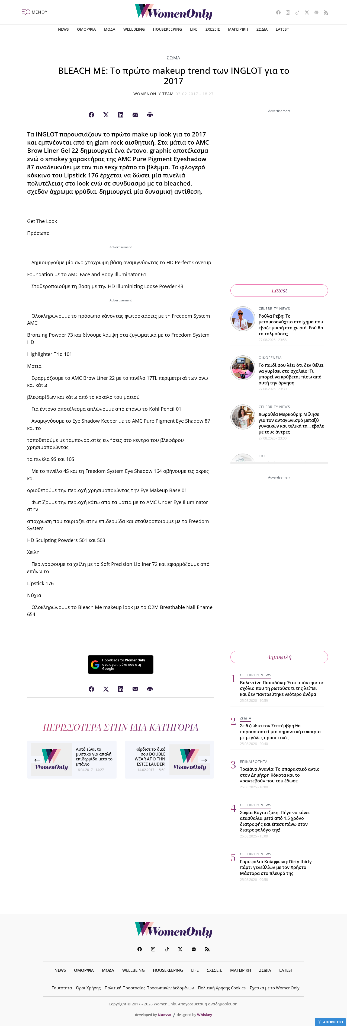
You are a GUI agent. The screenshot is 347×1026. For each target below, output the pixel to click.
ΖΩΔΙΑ (262, 29)
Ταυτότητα (62, 987)
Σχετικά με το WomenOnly (275, 987)
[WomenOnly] (173, 12)
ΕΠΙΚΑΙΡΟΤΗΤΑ (254, 761)
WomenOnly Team (153, 93)
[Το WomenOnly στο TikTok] (295, 13)
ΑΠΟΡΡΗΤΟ (333, 1021)
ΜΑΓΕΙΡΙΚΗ (238, 29)
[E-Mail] (135, 115)
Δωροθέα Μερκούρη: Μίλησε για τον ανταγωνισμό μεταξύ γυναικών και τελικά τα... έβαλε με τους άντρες (291, 423)
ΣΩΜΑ (173, 58)
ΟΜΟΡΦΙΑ (86, 29)
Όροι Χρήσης (88, 987)
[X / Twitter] (106, 115)
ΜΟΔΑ (109, 29)
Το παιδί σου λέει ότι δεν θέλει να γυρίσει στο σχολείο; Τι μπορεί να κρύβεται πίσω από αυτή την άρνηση (291, 374)
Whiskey (204, 1014)
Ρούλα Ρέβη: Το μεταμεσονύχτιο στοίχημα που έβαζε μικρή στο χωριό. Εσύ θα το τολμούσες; (291, 325)
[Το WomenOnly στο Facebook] (276, 13)
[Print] (150, 115)
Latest (279, 290)
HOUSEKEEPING (167, 29)
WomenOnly (173, 930)
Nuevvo (164, 1014)
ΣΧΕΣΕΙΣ (212, 29)
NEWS (63, 29)
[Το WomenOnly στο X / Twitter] (305, 13)
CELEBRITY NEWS (274, 308)
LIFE (193, 29)
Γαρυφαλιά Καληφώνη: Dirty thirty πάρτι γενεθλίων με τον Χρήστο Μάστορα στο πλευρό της (276, 867)
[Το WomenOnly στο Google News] (314, 13)
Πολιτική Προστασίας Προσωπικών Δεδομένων (149, 987)
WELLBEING (134, 29)
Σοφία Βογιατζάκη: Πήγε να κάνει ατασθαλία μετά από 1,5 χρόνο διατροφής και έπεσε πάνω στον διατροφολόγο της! (275, 821)
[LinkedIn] (120, 115)
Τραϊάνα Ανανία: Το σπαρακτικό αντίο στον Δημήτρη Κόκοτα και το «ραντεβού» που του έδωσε (280, 775)
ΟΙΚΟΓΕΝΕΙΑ (270, 357)
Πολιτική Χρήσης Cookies (222, 987)
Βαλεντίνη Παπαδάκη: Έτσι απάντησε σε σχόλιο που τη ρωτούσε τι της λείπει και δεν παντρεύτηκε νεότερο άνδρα (282, 688)
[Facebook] (91, 115)
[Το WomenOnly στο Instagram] (286, 13)
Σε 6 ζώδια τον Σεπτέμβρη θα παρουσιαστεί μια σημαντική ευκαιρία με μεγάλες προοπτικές (280, 731)
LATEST (282, 29)
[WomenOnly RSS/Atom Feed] (324, 13)
